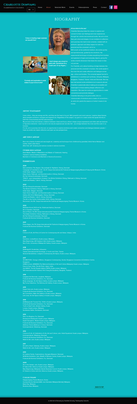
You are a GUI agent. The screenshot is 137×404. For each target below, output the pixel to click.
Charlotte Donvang (20, 5)
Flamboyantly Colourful (14, 8)
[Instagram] (115, 7)
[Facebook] (111, 7)
